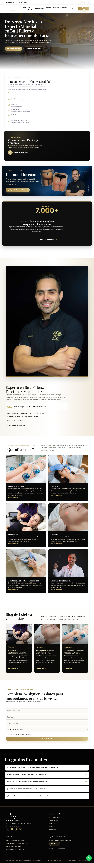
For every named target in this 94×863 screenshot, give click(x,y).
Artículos (56, 7)
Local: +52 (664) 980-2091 (15, 840)
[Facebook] (81, 2)
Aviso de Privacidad (55, 860)
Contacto (64, 7)
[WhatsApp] (88, 2)
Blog (51, 826)
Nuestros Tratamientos (33, 48)
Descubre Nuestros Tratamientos (19, 93)
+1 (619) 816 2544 (23, 2)
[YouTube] (84, 2)
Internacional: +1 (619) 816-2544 (17, 843)
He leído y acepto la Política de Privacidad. (19, 734)
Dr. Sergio (30, 8)
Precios (48, 7)
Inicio (24, 7)
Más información (13, 497)
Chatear (55, 843)
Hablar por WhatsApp (13, 846)
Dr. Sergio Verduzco (56, 817)
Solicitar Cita (48, 738)
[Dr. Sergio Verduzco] (12, 8)
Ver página (12, 668)
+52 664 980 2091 (10, 2)
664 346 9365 (21, 152)
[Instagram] (78, 2)
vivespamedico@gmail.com (15, 849)
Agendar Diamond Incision (19, 190)
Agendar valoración (47, 239)
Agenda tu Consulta (13, 48)
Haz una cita (84, 8)
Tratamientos (39, 8)
